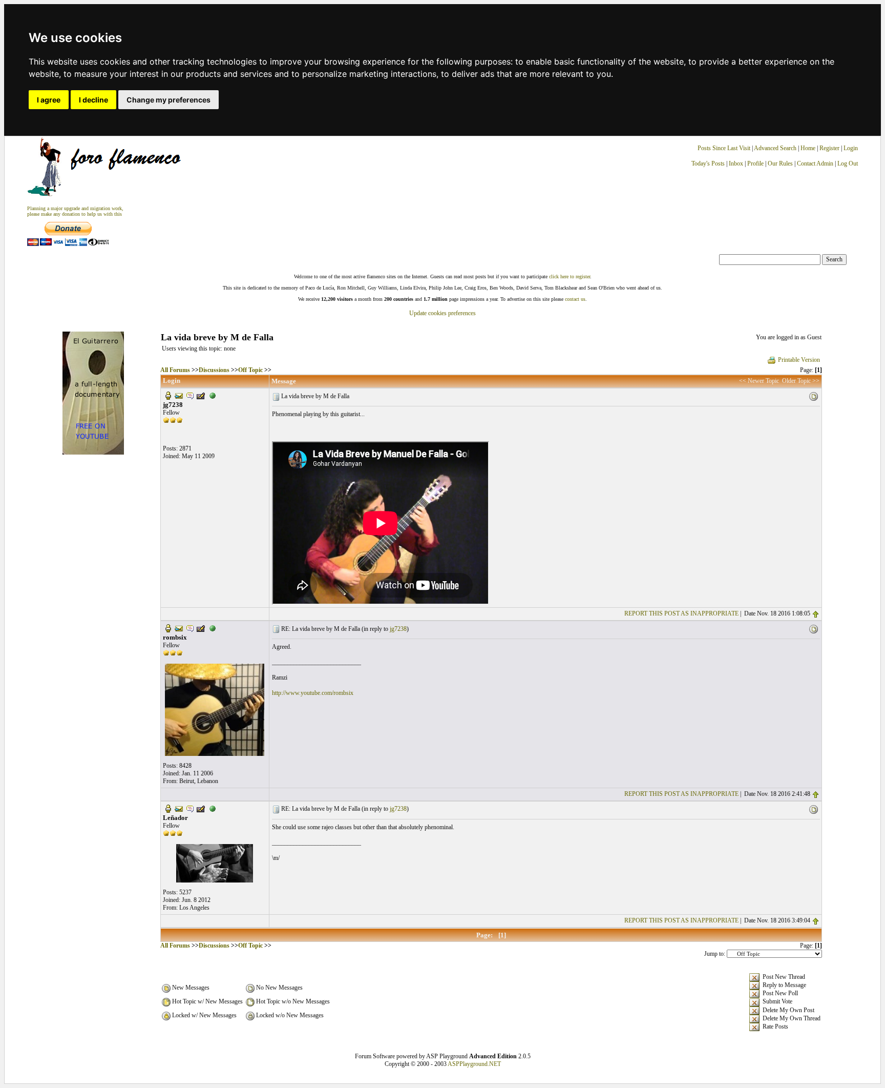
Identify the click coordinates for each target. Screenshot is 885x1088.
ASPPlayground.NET (474, 1064)
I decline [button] (93, 99)
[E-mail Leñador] (179, 808)
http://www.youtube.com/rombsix (312, 692)
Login (851, 148)
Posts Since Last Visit (724, 148)
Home (807, 148)
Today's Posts (708, 163)
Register (830, 148)
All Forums (175, 370)
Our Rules (780, 163)
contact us (575, 299)
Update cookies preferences (442, 313)
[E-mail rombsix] (179, 627)
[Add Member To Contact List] (201, 395)
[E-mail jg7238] (179, 395)
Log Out (847, 163)
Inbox (736, 163)
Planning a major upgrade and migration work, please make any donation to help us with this (75, 211)
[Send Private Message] (190, 395)
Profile (755, 163)
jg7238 (398, 628)
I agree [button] (48, 99)
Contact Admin (815, 163)
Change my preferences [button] (168, 99)
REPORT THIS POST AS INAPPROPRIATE (681, 613)
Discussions (214, 370)
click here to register (569, 276)
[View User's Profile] (168, 395)
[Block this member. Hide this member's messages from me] (212, 395)
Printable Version (799, 359)
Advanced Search (775, 148)
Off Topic (250, 370)
